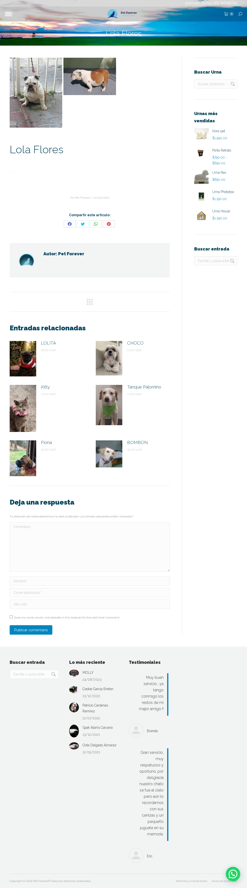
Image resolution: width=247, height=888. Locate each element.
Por (80, 197)
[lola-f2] (89, 76)
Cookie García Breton (97, 689)
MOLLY (88, 672)
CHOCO (135, 343)
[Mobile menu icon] (9, 14)
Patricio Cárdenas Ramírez (95, 708)
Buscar (232, 84)
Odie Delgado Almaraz (99, 745)
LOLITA (48, 343)
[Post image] (23, 358)
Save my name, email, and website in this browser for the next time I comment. (67, 617)
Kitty (45, 386)
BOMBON (137, 442)
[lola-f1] (36, 93)
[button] (233, 874)
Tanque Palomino (144, 386)
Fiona (46, 442)
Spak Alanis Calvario (97, 727)
